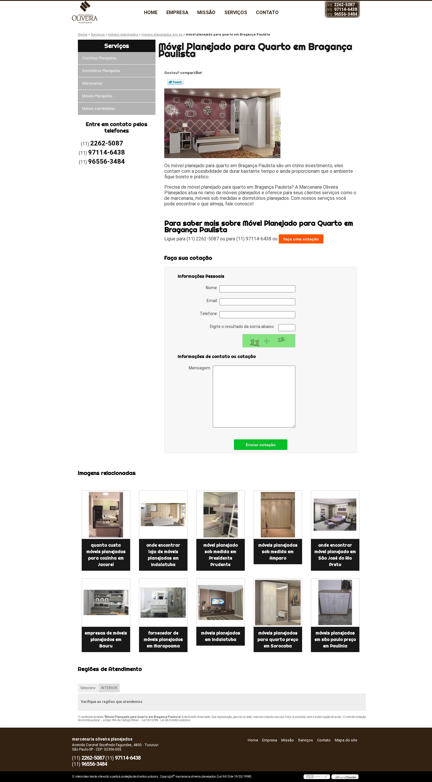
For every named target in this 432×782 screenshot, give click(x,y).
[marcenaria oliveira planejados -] (106, 12)
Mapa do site (346, 740)
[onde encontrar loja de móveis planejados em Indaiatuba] (163, 514)
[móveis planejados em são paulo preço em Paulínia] (335, 602)
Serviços (235, 12)
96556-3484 (345, 14)
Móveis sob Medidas (98, 109)
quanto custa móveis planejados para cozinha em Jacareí (105, 554)
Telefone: (210, 313)
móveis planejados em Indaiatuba (220, 636)
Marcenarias (92, 83)
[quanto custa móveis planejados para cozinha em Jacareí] (106, 514)
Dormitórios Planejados (101, 71)
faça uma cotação (301, 239)
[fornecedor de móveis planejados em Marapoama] (163, 602)
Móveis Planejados (97, 96)
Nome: (213, 287)
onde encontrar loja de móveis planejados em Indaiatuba (163, 554)
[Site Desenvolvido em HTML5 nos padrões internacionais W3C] (317, 776)
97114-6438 (345, 9)
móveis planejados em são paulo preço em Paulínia (335, 639)
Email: (213, 300)
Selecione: (88, 688)
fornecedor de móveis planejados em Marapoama (163, 639)
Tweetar (175, 82)
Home (151, 12)
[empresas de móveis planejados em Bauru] (106, 602)
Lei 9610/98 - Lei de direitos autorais (166, 720)
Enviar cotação (261, 444)
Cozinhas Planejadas (99, 58)
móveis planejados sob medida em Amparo (277, 551)
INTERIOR (109, 688)
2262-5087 (344, 4)
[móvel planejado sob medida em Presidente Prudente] (220, 514)
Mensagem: (201, 368)
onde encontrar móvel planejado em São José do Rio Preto (335, 554)
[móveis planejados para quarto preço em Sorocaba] (278, 602)
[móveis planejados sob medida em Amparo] (278, 514)
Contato (267, 12)
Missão (206, 12)
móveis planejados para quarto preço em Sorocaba (277, 639)
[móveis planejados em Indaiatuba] (220, 602)
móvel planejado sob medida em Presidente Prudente (220, 554)
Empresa (177, 12)
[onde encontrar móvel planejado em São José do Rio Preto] (335, 514)
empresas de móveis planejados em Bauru (106, 639)
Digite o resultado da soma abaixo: (242, 326)
